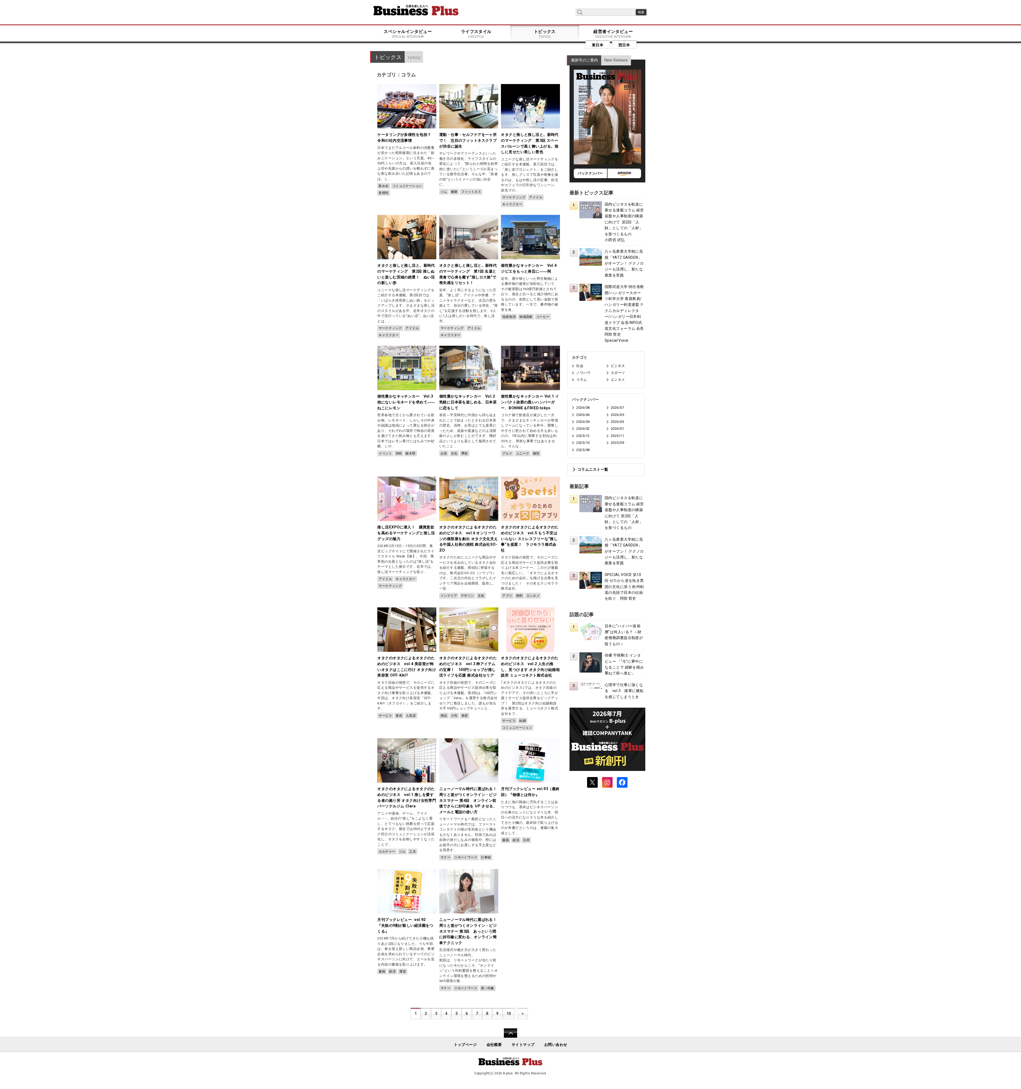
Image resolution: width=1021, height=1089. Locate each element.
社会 (579, 366)
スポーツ (618, 373)
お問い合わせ (555, 1044)
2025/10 (582, 443)
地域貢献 (526, 317)
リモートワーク (465, 857)
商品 (444, 715)
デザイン (467, 596)
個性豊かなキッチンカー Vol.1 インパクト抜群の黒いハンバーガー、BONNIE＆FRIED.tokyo (530, 402)
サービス (385, 715)
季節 (464, 453)
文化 (454, 453)
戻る (508, 1036)
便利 (519, 596)
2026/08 (582, 408)
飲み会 (383, 186)
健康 (454, 192)
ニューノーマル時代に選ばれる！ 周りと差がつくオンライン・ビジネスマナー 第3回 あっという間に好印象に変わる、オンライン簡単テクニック (470, 931)
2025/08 (582, 450)
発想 (464, 715)
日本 (526, 840)
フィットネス (471, 192)
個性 (536, 453)
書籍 (505, 840)
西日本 (624, 45)
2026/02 (582, 429)
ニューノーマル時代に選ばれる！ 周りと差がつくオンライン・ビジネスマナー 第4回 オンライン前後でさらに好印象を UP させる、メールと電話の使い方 (470, 800)
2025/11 (617, 436)
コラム (581, 380)
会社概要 (494, 1044)
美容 (399, 715)
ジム (444, 192)
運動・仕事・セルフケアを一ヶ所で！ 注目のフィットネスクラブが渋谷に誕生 (468, 140)
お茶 (444, 453)
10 (509, 1013)
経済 (516, 840)
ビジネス (618, 366)
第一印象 (487, 988)
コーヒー (543, 317)
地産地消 (509, 317)
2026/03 (617, 422)
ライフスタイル (476, 34)
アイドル (535, 197)
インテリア (449, 596)
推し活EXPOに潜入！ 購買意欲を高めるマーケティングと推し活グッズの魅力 (406, 533)
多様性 (383, 193)
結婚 (522, 721)
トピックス (545, 34)
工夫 (412, 851)
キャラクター (512, 204)
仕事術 (486, 857)
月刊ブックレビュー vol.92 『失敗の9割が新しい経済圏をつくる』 (405, 925)
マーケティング (513, 197)
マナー (445, 857)
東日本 (597, 45)
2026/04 (582, 422)
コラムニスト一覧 (593, 469)
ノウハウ (583, 373)
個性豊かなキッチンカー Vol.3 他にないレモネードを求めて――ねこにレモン (406, 402)
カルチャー (387, 851)
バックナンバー (590, 173)
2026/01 (617, 429)
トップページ (465, 1044)
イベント (385, 453)
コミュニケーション (407, 186)
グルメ (507, 453)
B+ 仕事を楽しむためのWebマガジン (416, 10)
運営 (402, 971)
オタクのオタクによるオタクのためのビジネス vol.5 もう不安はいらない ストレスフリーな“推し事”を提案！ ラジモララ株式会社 (529, 538)
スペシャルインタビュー (408, 34)
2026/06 (582, 415)
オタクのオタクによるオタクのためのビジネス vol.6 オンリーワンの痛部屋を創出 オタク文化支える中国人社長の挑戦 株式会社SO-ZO (468, 538)
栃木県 (410, 453)
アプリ (507, 596)
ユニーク (522, 453)
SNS (399, 453)
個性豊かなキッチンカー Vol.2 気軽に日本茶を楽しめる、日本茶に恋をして (468, 402)
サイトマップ (523, 1044)
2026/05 (617, 415)
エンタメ (533, 596)
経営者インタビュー (613, 34)
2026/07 (617, 408)
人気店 (411, 715)
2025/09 (617, 443)
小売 (454, 715)
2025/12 (582, 436)
